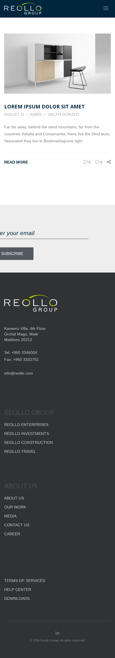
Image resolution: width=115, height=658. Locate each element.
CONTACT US (16, 525)
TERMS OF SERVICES (24, 580)
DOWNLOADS (17, 598)
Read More (16, 162)
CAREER (12, 534)
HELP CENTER (17, 589)
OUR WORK (15, 507)
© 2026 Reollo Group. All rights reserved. (57, 640)
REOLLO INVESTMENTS (26, 433)
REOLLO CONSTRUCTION (28, 442)
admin (36, 114)
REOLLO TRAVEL (20, 451)
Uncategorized (63, 114)
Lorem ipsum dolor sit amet (44, 106)
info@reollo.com (18, 373)
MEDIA (10, 516)
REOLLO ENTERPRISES (26, 424)
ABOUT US (14, 498)
